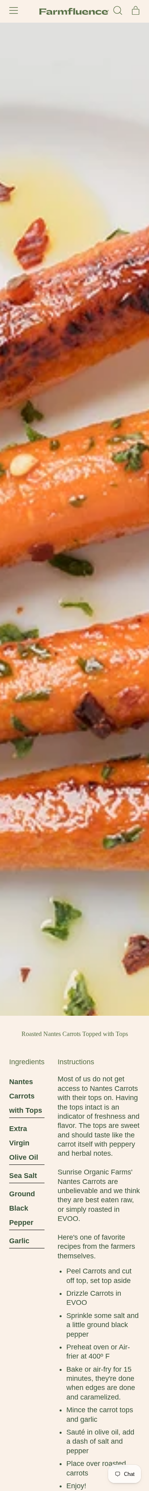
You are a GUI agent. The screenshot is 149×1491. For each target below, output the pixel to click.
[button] (118, 11)
